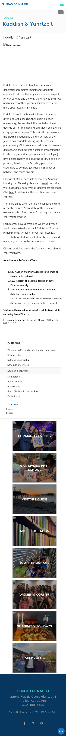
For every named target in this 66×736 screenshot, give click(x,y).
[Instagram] (41, 723)
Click (39, 103)
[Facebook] (24, 723)
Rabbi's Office (34, 658)
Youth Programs (34, 563)
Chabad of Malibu (14, 4)
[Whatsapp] (33, 723)
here (11, 192)
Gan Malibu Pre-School (34, 468)
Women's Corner (34, 594)
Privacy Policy (51, 712)
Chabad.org (25, 712)
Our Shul (8, 17)
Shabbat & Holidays (34, 626)
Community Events (34, 436)
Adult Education (34, 531)
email (45, 183)
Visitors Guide (34, 499)
